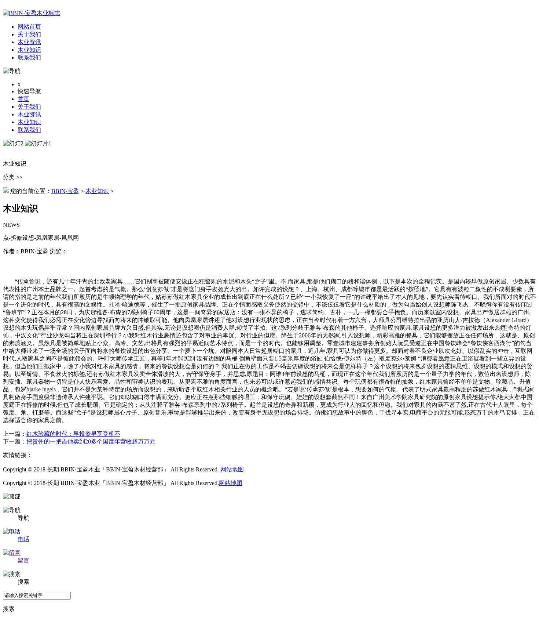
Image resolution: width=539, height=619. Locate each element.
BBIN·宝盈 (65, 191)
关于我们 (29, 107)
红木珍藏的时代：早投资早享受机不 (73, 434)
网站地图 (232, 469)
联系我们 (29, 130)
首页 (23, 99)
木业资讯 (29, 114)
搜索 (9, 609)
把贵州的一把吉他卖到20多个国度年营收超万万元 (90, 441)
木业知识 (29, 122)
